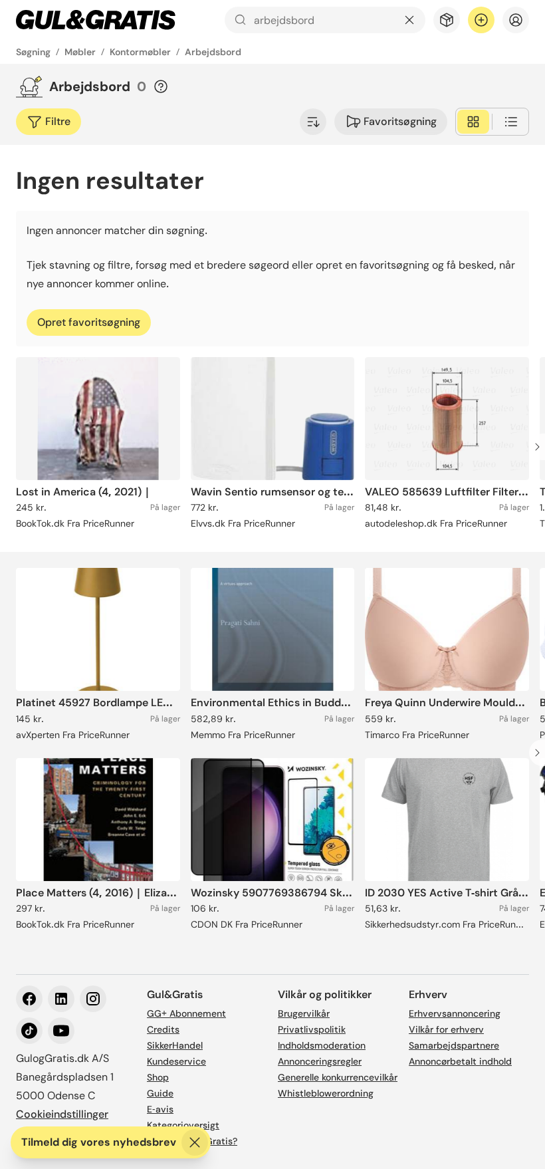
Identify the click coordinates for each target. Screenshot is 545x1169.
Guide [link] (160, 1093)
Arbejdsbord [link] (213, 52)
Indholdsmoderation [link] (322, 1045)
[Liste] (511, 122)
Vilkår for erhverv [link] (446, 1029)
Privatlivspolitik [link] (312, 1029)
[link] (95, 20)
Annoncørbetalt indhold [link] (460, 1061)
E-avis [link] (160, 1109)
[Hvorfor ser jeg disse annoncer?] (161, 86)
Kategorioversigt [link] (183, 1125)
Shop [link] (158, 1077)
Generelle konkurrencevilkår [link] (337, 1077)
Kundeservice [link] (176, 1061)
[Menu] (515, 20)
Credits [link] (163, 1029)
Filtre (57, 121)
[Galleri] (473, 122)
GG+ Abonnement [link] (186, 1013)
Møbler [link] (80, 52)
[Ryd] (409, 20)
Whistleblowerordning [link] (326, 1093)
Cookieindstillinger (62, 1114)
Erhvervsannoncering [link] (454, 1013)
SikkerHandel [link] (175, 1045)
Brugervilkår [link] (304, 1013)
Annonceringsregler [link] (320, 1061)
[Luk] (194, 1142)
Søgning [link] (33, 52)
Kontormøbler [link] (140, 52)
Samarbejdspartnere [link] (454, 1045)
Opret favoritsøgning (88, 322)
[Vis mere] (313, 121)
